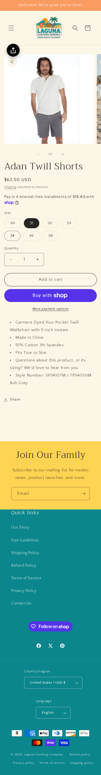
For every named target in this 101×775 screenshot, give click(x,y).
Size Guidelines (25, 540)
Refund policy (79, 754)
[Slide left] (38, 154)
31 (31, 223)
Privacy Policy (23, 591)
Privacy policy (24, 763)
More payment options (51, 309)
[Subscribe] (83, 493)
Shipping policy (81, 763)
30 (15, 224)
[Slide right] (63, 154)
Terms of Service (26, 578)
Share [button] (15, 399)
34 (12, 236)
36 (34, 237)
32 (53, 224)
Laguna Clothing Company (43, 754)
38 (53, 237)
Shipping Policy (25, 553)
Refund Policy (23, 565)
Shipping (10, 187)
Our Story (20, 527)
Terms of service (52, 763)
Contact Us (21, 603)
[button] (11, 28)
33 (72, 224)
